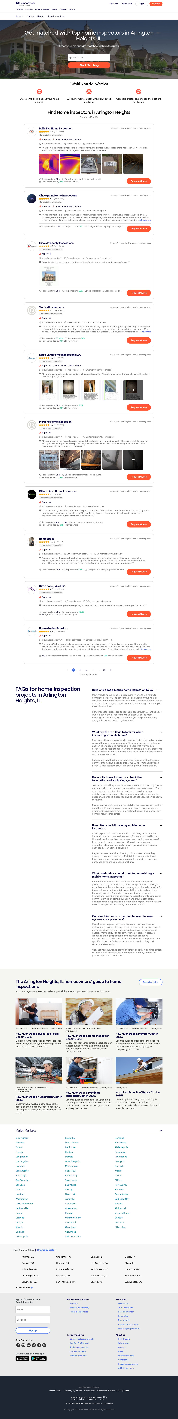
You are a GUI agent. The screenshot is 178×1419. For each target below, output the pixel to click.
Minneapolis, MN (64, 1269)
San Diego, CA (29, 1282)
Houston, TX (62, 1263)
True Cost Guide (125, 1307)
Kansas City (71, 1175)
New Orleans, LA (99, 1269)
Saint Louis (70, 1180)
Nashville (119, 1166)
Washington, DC (133, 1282)
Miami (19, 1213)
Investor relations (126, 1355)
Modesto (20, 1166)
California (81, 1398)
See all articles (150, 982)
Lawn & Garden (42, 9)
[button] (49, 164)
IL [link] (25, 16)
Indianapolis (22, 1236)
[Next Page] (110, 670)
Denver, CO (28, 1263)
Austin (118, 1170)
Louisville (70, 1138)
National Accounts (78, 1355)
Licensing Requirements (129, 1328)
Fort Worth (121, 1185)
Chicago (20, 1231)
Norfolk (119, 1203)
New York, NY (132, 1269)
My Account (123, 1303)
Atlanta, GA (28, 1257)
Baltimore (70, 1147)
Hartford (20, 1194)
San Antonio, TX (133, 1275)
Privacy (74, 1398)
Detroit (69, 1156)
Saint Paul (70, 1170)
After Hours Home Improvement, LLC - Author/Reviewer (34, 1089)
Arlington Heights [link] (36, 16)
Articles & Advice (67, 9)
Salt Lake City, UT (100, 1275)
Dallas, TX (130, 1257)
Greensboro (71, 1208)
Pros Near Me (124, 1320)
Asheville (70, 1199)
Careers (121, 1347)
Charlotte (70, 1203)
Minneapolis (71, 1166)
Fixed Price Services (79, 1312)
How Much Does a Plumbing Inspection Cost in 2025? (83, 1094)
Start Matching (89, 65)
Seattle (119, 1217)
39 (104, 670)
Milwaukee (120, 1227)
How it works (124, 1339)
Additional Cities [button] (23, 1287)
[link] (89, 131)
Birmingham (22, 1138)
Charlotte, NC (63, 1257)
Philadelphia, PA (30, 1275)
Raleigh (69, 1213)
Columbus (70, 1231)
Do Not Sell (91, 1398)
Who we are (123, 1343)
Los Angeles (22, 1161)
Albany (68, 1189)
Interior (19, 9)
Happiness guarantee (128, 1364)
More (54, 9)
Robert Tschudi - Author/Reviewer (83, 1029)
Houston (119, 1189)
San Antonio (121, 1194)
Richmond (120, 1208)
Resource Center (126, 1312)
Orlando (20, 1217)
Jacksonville (22, 1208)
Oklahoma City (73, 1236)
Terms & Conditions (105, 1403)
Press (120, 1351)
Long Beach (22, 1156)
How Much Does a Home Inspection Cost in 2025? (87, 1037)
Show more (146, 220)
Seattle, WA (97, 1282)
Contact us (123, 1360)
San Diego (21, 1175)
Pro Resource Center (79, 1347)
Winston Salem (73, 1217)
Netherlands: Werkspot (106, 1391)
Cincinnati (70, 1222)
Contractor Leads (78, 1351)
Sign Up (156, 3)
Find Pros (74, 1303)
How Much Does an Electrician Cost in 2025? (39, 1098)
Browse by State (45, 1250)
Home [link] (18, 16)
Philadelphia (121, 1147)
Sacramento (22, 1170)
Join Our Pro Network (79, 1343)
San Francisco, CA (65, 1282)
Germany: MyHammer (73, 1391)
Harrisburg (120, 1142)
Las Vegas (70, 1185)
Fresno (19, 1152)
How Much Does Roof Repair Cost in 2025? (138, 1094)
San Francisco (23, 1180)
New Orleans (72, 1142)
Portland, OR (63, 1275)
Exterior (29, 9)
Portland (119, 1138)
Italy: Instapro (89, 1391)
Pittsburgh (120, 1152)
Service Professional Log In (82, 1339)
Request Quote (139, 181)
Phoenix (20, 1142)
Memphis (120, 1161)
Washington (22, 1199)
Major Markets (26, 1130)
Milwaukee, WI (29, 1269)
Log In (142, 3)
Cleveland (70, 1227)
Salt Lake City (122, 1199)
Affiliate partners (126, 1368)
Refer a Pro (123, 1316)
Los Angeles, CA (99, 1263)
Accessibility (102, 1398)
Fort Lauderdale (24, 1203)
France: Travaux (55, 1391)
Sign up (33, 1330)
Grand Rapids (72, 1161)
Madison (119, 1222)
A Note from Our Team (128, 1324)
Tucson (19, 1147)
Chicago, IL (96, 1257)
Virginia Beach (122, 1213)
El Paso (118, 1180)
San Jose (20, 1185)
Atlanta (19, 1227)
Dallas (118, 1175)
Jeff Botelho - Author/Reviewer (32, 1029)
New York (70, 1194)
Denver (19, 1189)
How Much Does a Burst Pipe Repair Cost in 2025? (38, 1035)
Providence (121, 1156)
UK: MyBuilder (123, 1391)
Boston (69, 1152)
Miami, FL (130, 1263)
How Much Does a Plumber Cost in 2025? (137, 1035)
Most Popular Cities (23, 1250)
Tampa (19, 1222)
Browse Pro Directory (79, 1307)
